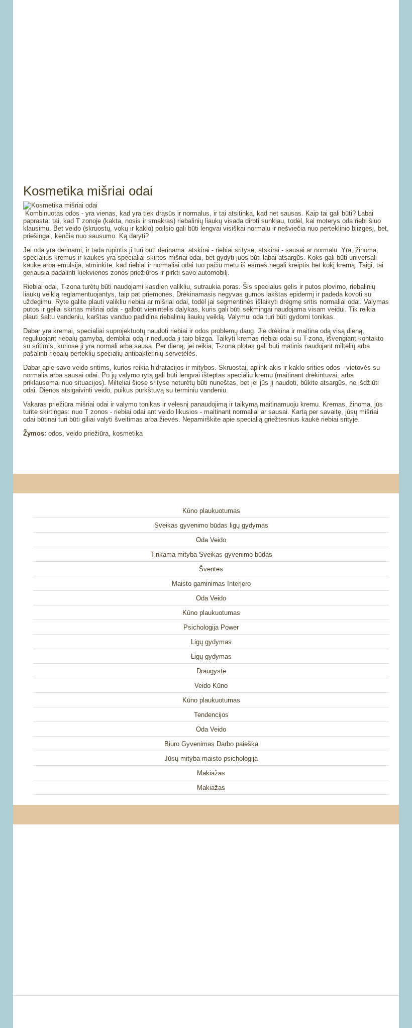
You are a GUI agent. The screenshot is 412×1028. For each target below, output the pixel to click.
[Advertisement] (206, 80)
